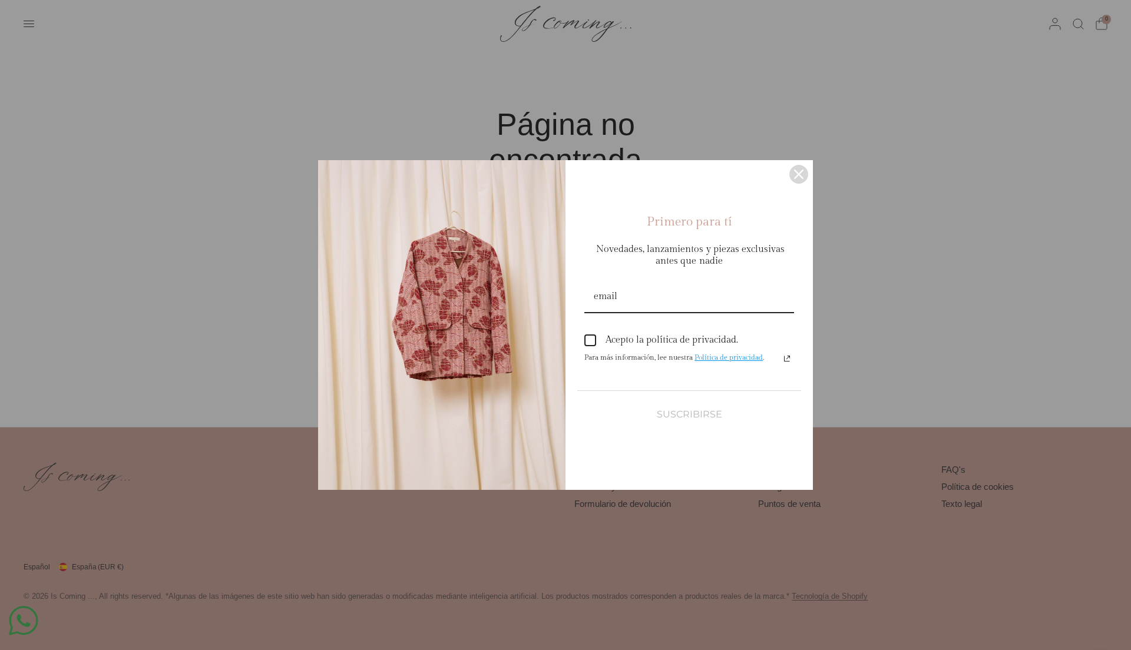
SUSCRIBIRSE (689, 414)
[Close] (799, 174)
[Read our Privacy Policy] (787, 358)
